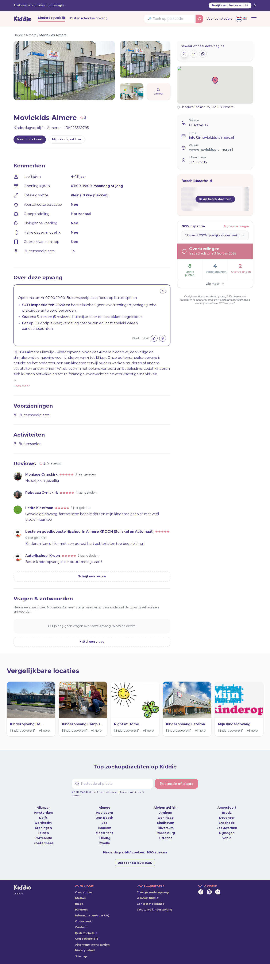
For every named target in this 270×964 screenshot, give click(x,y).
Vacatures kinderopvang (154, 906)
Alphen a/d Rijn (166, 804)
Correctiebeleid (86, 935)
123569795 (198, 162)
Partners (81, 906)
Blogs (79, 900)
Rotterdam (43, 835)
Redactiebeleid (86, 929)
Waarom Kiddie (147, 894)
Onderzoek (83, 918)
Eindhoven (165, 819)
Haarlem (104, 824)
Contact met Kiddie (151, 900)
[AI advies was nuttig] (154, 338)
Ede (104, 819)
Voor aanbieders (219, 19)
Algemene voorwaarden (92, 941)
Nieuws (80, 894)
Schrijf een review (92, 576)
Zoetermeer (43, 840)
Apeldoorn (104, 809)
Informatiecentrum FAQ (92, 912)
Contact (81, 923)
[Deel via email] (193, 54)
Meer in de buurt (30, 139)
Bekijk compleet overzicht (230, 5)
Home (18, 35)
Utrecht (165, 835)
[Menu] (253, 18)
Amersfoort (226, 804)
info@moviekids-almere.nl (211, 138)
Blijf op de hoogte (236, 226)
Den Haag (166, 814)
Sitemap (81, 952)
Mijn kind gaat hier (66, 139)
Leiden (43, 829)
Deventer (227, 814)
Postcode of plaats (176, 784)
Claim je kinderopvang (153, 888)
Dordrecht (43, 819)
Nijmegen (227, 829)
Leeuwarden (227, 824)
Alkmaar (43, 804)
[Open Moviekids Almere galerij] (53, 70)
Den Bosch (104, 814)
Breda (227, 809)
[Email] (217, 888)
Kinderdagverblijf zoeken (123, 849)
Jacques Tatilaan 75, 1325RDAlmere (207, 107)
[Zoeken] (200, 19)
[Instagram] (209, 888)
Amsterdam (43, 809)
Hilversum (166, 824)
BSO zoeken (157, 849)
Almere (31, 35)
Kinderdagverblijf (51, 18)
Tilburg (104, 835)
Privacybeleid (85, 947)
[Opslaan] (184, 54)
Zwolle (104, 840)
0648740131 (199, 125)
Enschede (227, 819)
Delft (43, 814)
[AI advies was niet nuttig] (162, 338)
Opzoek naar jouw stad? (135, 859)
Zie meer (213, 284)
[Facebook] (200, 888)
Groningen (43, 824)
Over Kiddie (83, 888)
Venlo (226, 835)
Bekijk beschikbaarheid (215, 199)
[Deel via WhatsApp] (203, 54)
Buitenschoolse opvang (89, 18)
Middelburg (166, 829)
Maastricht (104, 829)
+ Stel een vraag (92, 642)
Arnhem (165, 809)
